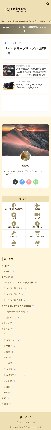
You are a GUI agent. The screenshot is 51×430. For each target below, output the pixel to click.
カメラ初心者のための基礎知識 (19, 306)
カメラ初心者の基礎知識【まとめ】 (22, 21)
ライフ (8, 334)
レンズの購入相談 (16, 300)
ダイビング (10, 329)
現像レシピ (12, 317)
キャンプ (9, 323)
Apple (8, 266)
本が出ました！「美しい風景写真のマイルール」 (26, 29)
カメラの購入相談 (16, 288)
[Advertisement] (36, 9)
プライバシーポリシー (25, 422)
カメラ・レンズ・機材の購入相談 (20, 283)
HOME (27, 417)
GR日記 (11, 363)
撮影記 (42, 21)
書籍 (9, 387)
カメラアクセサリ (16, 375)
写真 (3, 21)
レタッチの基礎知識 (17, 311)
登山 (7, 404)
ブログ (10, 346)
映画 (9, 352)
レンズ (11, 381)
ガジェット (12, 340)
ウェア (8, 277)
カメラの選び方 (15, 294)
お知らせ (9, 271)
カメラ (11, 369)
